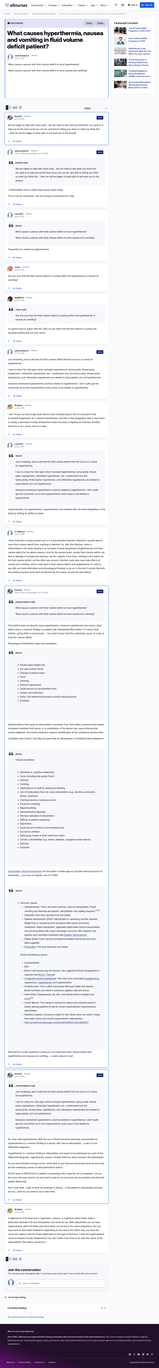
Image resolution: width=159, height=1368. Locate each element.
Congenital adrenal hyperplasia (40, 978)
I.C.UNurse (20, 531)
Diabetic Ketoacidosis (75, 935)
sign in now (68, 1273)
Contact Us (39, 1362)
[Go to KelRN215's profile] (10, 298)
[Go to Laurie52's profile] (10, 215)
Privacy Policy (24, 1362)
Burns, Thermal (46, 974)
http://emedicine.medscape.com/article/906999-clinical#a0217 (56, 1022)
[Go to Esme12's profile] (10, 117)
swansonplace (22, 55)
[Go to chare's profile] (10, 268)
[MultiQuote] (8, 141)
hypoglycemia (92, 978)
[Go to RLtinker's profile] (10, 406)
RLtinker (19, 405)
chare (17, 267)
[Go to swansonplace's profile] (10, 56)
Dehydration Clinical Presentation (25, 871)
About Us (11, 1362)
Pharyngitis (30, 947)
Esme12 (18, 116)
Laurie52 (19, 214)
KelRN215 (19, 297)
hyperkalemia (45, 982)
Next (15, 107)
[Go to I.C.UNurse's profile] (10, 532)
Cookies (51, 1362)
